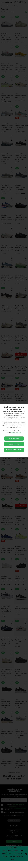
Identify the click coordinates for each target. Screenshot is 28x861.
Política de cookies (16, 433)
